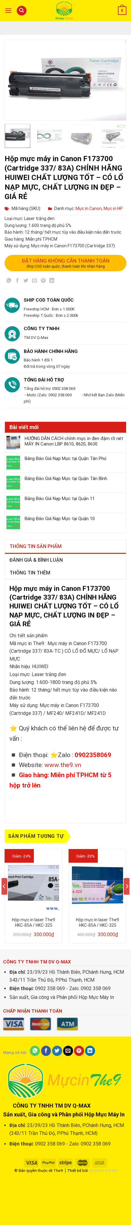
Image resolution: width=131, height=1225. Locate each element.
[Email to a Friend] (34, 281)
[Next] (116, 80)
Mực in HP (113, 208)
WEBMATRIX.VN (103, 1170)
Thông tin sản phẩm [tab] (35, 546)
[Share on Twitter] (26, 281)
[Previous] (8, 80)
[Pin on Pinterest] (43, 281)
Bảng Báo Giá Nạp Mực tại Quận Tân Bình (66, 478)
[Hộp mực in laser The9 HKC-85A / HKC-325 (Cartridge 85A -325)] (97, 883)
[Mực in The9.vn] (65, 10)
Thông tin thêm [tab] (29, 573)
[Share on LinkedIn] (51, 281)
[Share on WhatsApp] (9, 281)
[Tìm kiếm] (22, 11)
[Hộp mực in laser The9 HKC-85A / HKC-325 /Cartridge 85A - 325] (33, 883)
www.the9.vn (62, 765)
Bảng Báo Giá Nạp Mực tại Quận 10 (60, 518)
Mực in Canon (89, 208)
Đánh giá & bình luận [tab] (36, 560)
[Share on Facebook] (17, 281)
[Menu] (8, 10)
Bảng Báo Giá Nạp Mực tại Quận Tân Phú (65, 458)
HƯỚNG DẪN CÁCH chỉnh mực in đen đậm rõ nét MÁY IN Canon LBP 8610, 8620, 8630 (74, 441)
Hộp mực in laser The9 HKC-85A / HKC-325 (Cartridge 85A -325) (97, 922)
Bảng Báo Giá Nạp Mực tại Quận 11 (60, 498)
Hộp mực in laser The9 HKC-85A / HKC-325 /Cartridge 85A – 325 (33, 922)
